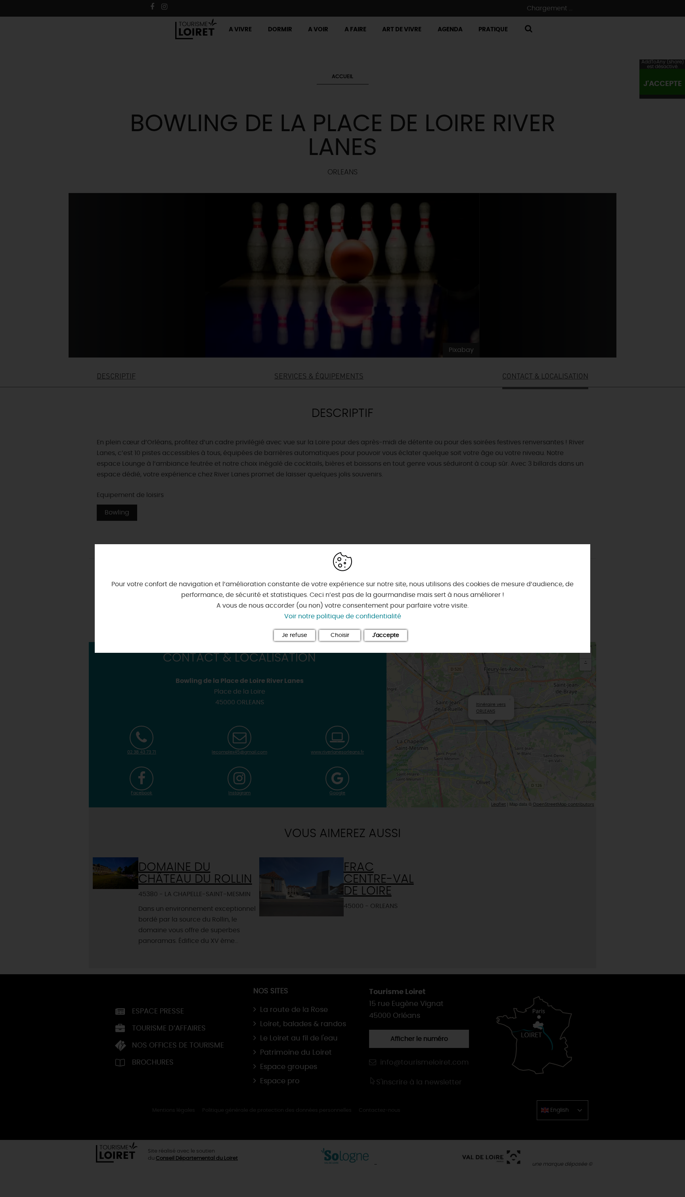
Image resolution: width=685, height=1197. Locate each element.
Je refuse (294, 635)
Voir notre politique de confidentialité (342, 616)
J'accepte (385, 635)
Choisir (340, 635)
